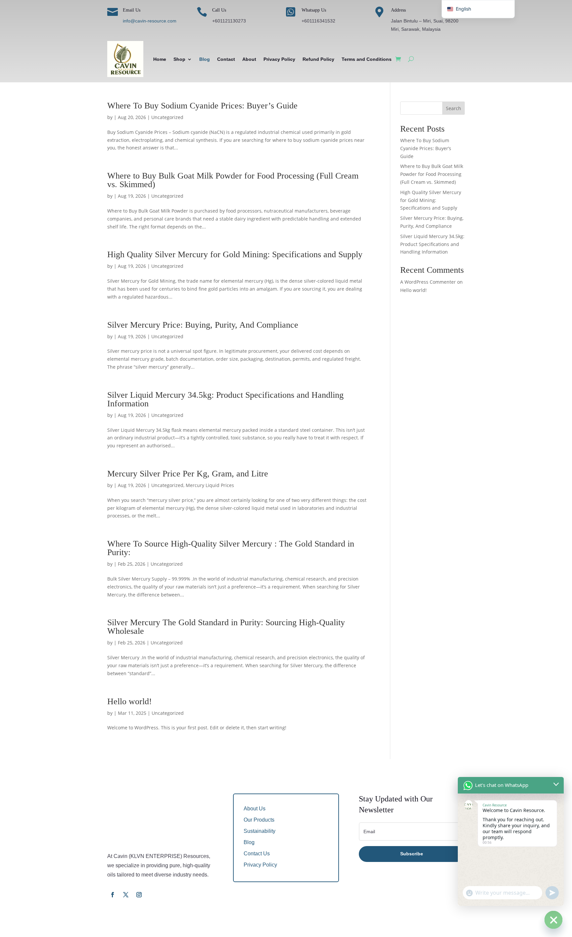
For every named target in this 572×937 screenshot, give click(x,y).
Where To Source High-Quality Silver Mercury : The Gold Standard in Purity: (230, 548)
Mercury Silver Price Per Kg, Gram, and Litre (187, 473)
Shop (179, 59)
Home (159, 59)
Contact (226, 59)
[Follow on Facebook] (112, 894)
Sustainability (259, 831)
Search (453, 108)
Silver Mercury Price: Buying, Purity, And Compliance (202, 325)
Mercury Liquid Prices (210, 485)
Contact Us (257, 853)
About (249, 59)
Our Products (259, 820)
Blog (204, 59)
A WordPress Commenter (428, 282)
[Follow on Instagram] (139, 894)
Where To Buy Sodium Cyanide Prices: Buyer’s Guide (202, 105)
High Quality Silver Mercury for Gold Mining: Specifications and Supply (234, 254)
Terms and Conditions (367, 59)
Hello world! (129, 701)
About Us (254, 808)
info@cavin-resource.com (149, 20)
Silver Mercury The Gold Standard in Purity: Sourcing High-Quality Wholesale (226, 627)
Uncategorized (167, 117)
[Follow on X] (125, 894)
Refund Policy (318, 59)
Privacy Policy (279, 59)
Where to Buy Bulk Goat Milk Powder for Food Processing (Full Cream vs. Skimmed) (232, 180)
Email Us (131, 10)
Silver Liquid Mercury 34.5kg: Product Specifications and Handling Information (225, 399)
